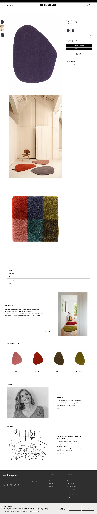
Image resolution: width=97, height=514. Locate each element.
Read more (59, 408)
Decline (88, 508)
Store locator (70, 480)
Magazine (51, 483)
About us (51, 478)
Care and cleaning (71, 486)
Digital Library (70, 483)
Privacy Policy (35, 511)
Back (10, 10)
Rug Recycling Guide (72, 489)
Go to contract (80, 5)
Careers (50, 489)
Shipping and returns (72, 494)
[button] (8, 5)
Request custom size (70, 41)
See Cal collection (9, 322)
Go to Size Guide (60, 453)
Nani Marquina (69, 23)
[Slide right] (48, 331)
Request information (79, 45)
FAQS (68, 497)
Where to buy (78, 49)
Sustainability (52, 486)
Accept (75, 508)
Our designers (52, 480)
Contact (68, 478)
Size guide (90, 35)
